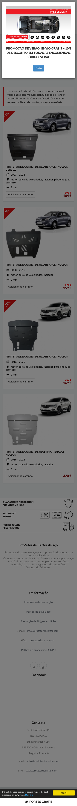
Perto (39, 68)
